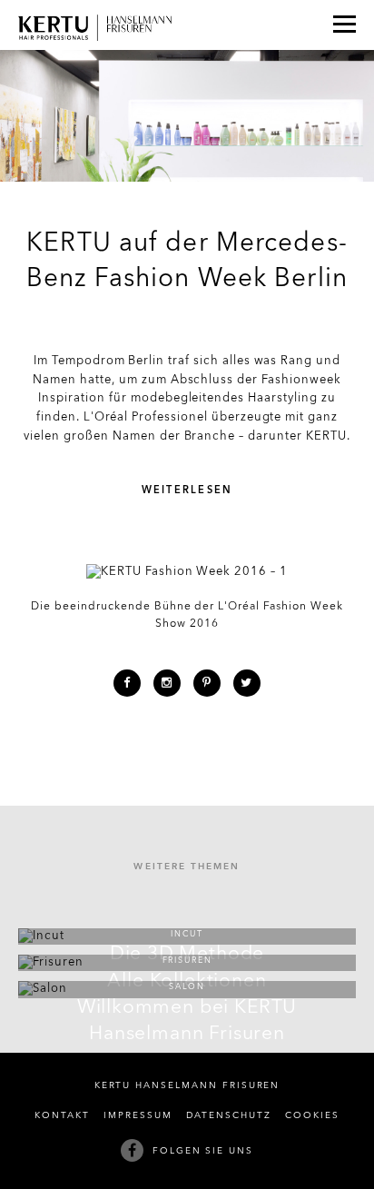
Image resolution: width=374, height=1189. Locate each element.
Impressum (137, 1116)
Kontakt (62, 1116)
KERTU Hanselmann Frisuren (187, 1086)
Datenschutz (228, 1116)
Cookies (312, 1116)
